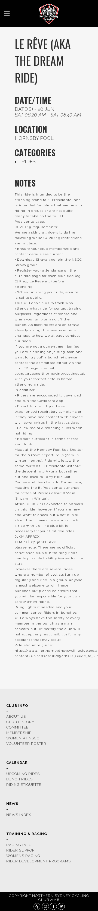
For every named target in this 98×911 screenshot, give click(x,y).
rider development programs (38, 861)
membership (19, 733)
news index (18, 815)
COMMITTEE (17, 727)
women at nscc (22, 738)
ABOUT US (16, 716)
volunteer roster (26, 744)
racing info (19, 845)
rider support (21, 850)
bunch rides (19, 779)
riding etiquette (23, 785)
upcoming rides (23, 774)
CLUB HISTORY (20, 722)
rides (29, 161)
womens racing (23, 856)
